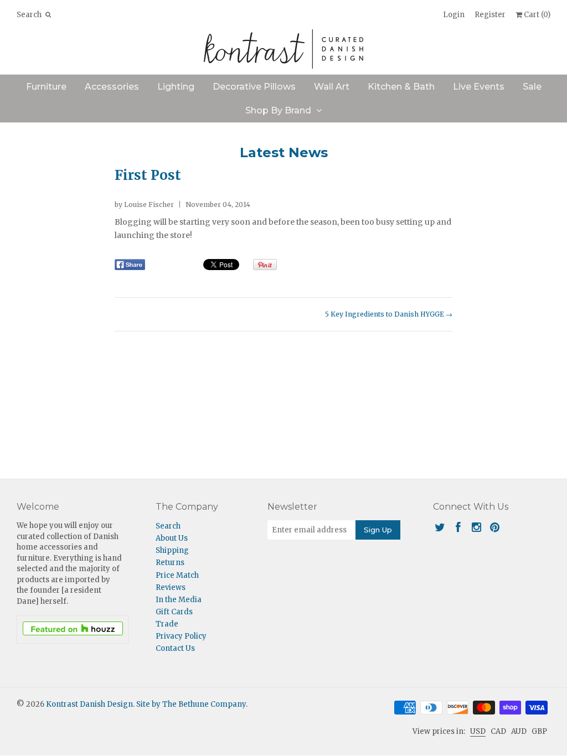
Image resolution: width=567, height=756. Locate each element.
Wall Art (331, 86)
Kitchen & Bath (401, 86)
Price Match (177, 575)
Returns (170, 562)
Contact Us (175, 648)
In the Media (179, 599)
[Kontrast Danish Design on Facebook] (458, 527)
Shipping (172, 550)
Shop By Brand (278, 110)
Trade (167, 624)
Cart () (536, 14)
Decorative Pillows (254, 86)
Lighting (175, 86)
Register (490, 14)
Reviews (170, 587)
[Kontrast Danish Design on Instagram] (476, 527)
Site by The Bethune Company (191, 704)
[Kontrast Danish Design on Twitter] (440, 527)
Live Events (478, 86)
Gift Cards (174, 612)
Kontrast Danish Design (89, 704)
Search (168, 526)
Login (454, 14)
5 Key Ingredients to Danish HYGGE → (388, 314)
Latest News (284, 152)
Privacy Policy (181, 636)
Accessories (112, 86)
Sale (532, 86)
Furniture (46, 86)
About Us (172, 538)
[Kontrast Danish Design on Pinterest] (495, 527)
